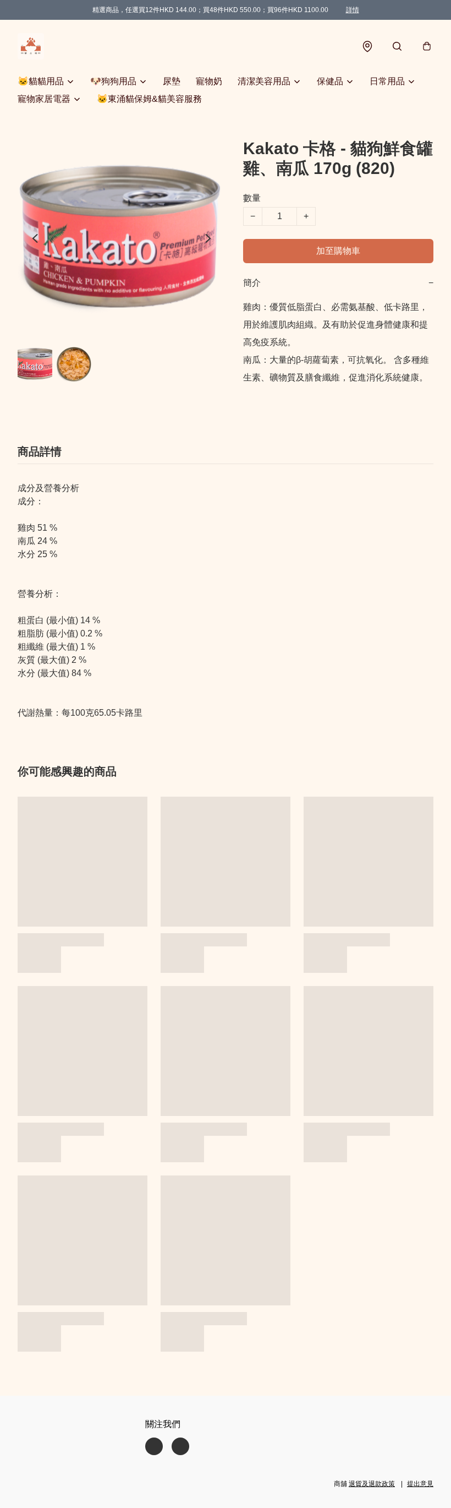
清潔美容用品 (264, 81)
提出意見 (420, 1484)
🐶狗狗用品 (113, 81)
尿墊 (171, 81)
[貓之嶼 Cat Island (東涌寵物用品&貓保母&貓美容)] (31, 46)
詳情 (352, 10)
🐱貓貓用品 (41, 81)
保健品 (330, 81)
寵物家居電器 (44, 99)
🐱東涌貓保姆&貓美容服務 (149, 99)
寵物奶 (209, 81)
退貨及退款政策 (372, 1484)
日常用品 (387, 81)
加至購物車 (338, 250)
